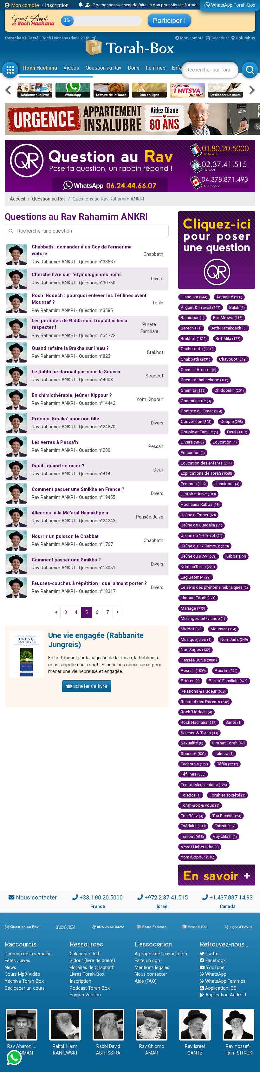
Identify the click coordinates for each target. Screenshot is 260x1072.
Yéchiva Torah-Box (24, 981)
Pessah (193, 670)
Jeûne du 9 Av (199, 556)
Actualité (229, 296)
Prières (190, 680)
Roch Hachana (40, 68)
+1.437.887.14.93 (231, 897)
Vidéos (71, 68)
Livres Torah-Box (87, 974)
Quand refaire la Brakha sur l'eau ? (70, 348)
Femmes (156, 68)
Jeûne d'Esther (198, 514)
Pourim (226, 670)
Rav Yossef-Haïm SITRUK (238, 1050)
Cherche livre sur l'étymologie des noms (77, 274)
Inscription (56, 5)
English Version (85, 995)
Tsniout (192, 836)
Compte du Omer (201, 410)
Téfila (227, 763)
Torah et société (227, 794)
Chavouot (233, 359)
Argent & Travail (200, 307)
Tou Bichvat (226, 815)
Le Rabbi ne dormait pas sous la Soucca (76, 372)
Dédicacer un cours (25, 988)
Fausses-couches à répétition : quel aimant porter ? (89, 583)
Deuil (237, 431)
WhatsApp (215, 974)
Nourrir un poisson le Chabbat (65, 536)
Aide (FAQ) (146, 981)
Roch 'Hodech (196, 711)
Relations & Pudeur (203, 691)
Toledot (191, 794)
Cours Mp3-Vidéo (22, 974)
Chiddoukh (229, 390)
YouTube (214, 967)
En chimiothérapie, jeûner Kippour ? (72, 395)
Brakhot (194, 338)
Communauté (196, 400)
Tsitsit (225, 825)
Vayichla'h (225, 836)
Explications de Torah (206, 473)
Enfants (180, 68)
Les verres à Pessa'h (55, 442)
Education (225, 441)
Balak (237, 307)
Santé (233, 722)
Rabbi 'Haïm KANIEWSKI (65, 1050)
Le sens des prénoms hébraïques (214, 587)
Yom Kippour (197, 856)
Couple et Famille (199, 431)
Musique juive (196, 639)
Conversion (196, 421)
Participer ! (169, 20)
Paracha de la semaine (28, 954)
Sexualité (192, 742)
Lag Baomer (196, 577)
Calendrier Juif (85, 954)
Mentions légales (152, 967)
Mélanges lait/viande (203, 618)
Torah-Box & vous (200, 805)
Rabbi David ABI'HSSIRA (108, 1050)
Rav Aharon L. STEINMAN (21, 1050)
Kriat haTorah (198, 566)
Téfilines (193, 774)
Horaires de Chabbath (92, 967)
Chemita (193, 390)
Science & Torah (199, 732)
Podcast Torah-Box (90, 988)
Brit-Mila (228, 338)
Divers (192, 441)
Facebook (215, 960)
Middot (191, 628)
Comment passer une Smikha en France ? (78, 489)
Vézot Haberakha (200, 846)
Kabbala (235, 556)
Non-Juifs (234, 639)
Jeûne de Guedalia (201, 524)
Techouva (194, 763)
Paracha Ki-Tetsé (22, 38)
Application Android (225, 995)
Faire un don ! (148, 960)
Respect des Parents (205, 701)
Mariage (193, 608)
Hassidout (227, 483)
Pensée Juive (199, 659)
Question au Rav (103, 68)
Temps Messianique (204, 784)
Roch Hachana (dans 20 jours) (69, 38)
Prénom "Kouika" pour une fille (65, 419)
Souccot (193, 753)
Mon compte (24, 5)
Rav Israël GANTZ (195, 1050)
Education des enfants (206, 462)
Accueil (17, 199)
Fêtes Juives (17, 960)
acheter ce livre (89, 686)
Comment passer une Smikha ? (66, 560)
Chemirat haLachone (204, 379)
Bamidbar (192, 317)
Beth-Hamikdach (229, 327)
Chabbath (195, 359)
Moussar (223, 628)
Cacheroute (197, 348)
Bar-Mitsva (228, 317)
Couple (231, 421)
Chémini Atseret (198, 369)
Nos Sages (195, 649)
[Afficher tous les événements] (81, 4)
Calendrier (219, 38)
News (10, 967)
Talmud (224, 753)
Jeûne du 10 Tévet (202, 535)
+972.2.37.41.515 (166, 897)
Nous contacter (36, 897)
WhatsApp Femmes (224, 981)
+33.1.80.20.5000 (101, 897)
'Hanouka (194, 296)
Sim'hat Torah (228, 742)
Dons (134, 68)
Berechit (191, 327)
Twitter (212, 954)
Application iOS (220, 988)
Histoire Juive (198, 493)
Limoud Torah (198, 597)
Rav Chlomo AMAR (151, 1050)
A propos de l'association (161, 954)
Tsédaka (193, 825)
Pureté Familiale (228, 680)
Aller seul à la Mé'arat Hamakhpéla (70, 513)
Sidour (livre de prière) (92, 960)
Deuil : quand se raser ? (58, 466)
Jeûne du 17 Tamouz (205, 545)
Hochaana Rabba (200, 504)
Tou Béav (192, 815)
